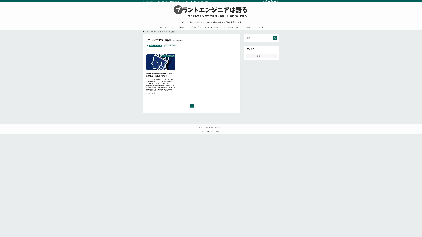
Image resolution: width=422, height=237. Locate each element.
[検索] (277, 1)
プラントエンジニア (155, 46)
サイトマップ (219, 127)
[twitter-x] (263, 1)
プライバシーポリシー (205, 127)
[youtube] (269, 1)
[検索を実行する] (275, 38)
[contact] (274, 1)
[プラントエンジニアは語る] (211, 11)
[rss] (272, 1)
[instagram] (266, 1)
